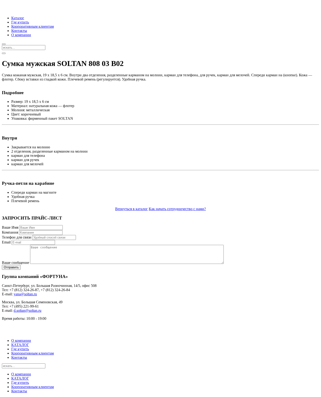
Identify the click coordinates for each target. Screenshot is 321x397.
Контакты (19, 31)
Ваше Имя (10, 227)
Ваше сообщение (15, 263)
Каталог (17, 18)
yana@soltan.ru (25, 294)
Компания (10, 232)
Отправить (11, 267)
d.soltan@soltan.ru (27, 310)
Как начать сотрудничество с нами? (177, 209)
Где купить (20, 22)
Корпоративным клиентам (32, 26)
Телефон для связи (16, 237)
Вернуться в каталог (131, 209)
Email (6, 242)
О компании (21, 35)
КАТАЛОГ (20, 345)
